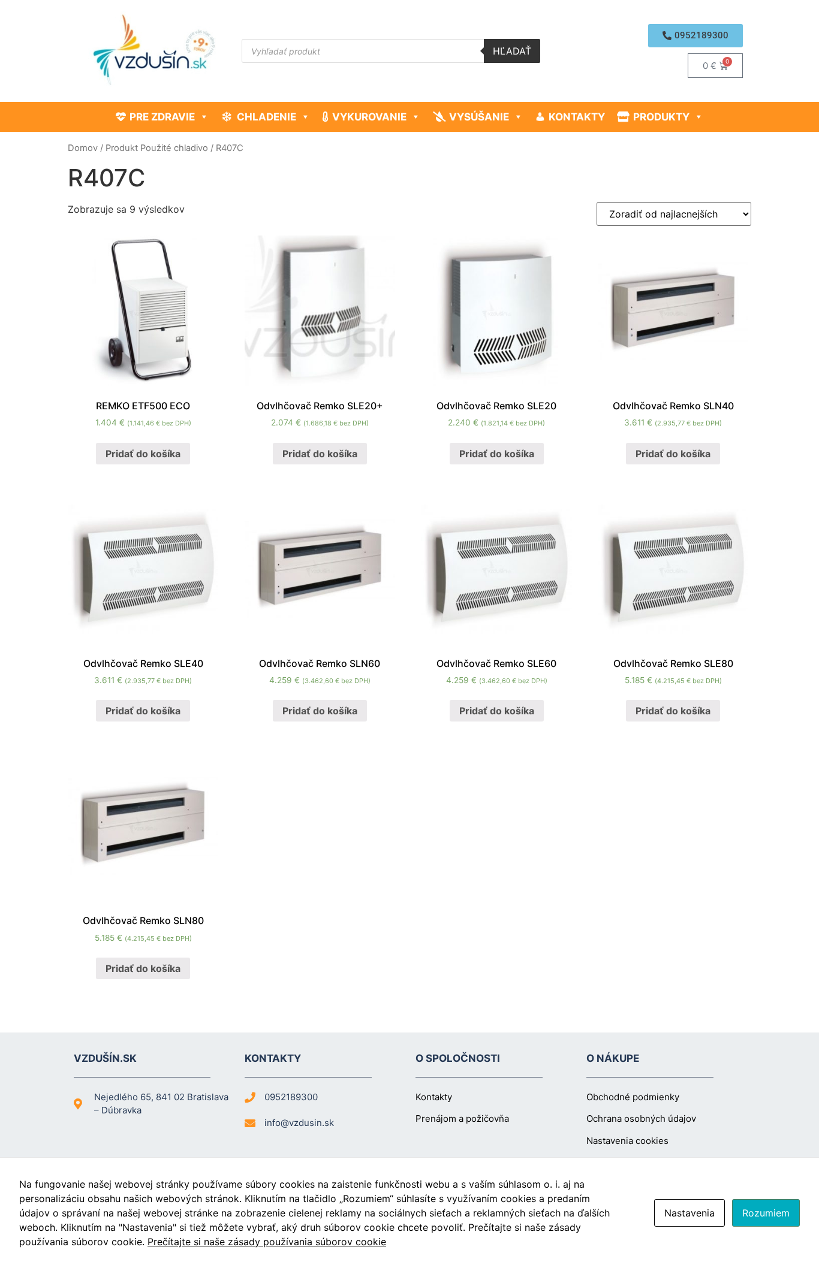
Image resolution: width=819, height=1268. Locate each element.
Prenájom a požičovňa (462, 1118)
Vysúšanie (479, 117)
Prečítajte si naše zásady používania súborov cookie (266, 1242)
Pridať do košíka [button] (143, 454)
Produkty (661, 117)
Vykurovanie (369, 117)
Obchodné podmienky (632, 1097)
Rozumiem (766, 1213)
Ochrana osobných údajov (641, 1118)
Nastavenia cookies (627, 1140)
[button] (695, 35)
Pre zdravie (162, 117)
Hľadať (512, 51)
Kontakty (577, 117)
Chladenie (266, 117)
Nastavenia (689, 1213)
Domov (83, 148)
